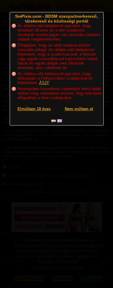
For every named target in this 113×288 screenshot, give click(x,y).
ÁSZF (44, 82)
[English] (59, 121)
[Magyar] (53, 121)
